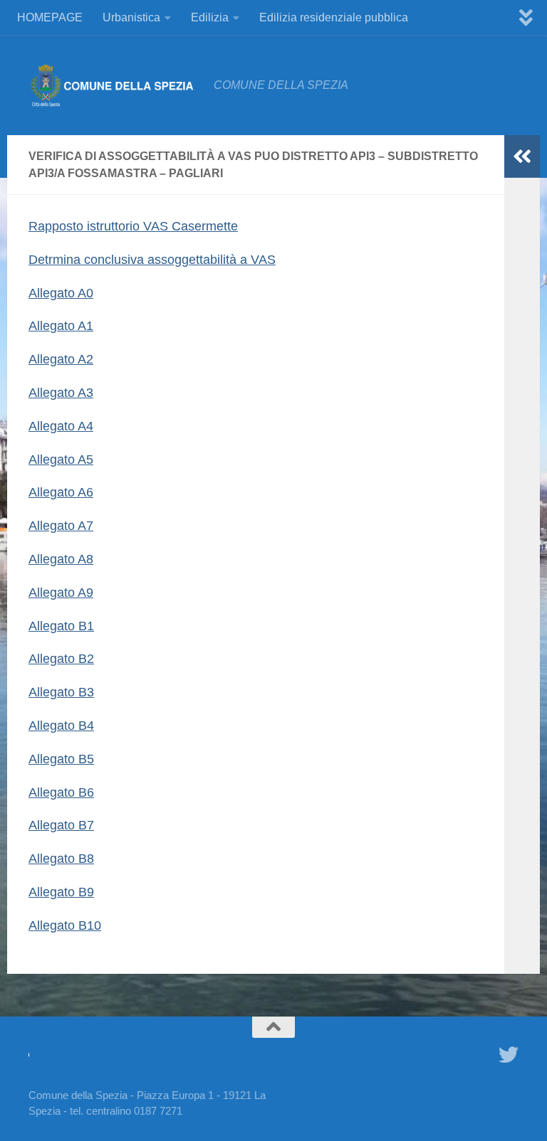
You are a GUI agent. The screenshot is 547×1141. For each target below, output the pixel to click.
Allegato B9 (61, 892)
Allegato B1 (61, 626)
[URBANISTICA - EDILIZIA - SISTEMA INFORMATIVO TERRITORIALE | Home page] (113, 85)
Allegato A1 (60, 326)
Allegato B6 (61, 792)
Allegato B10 (64, 925)
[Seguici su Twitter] (509, 1055)
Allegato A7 (60, 526)
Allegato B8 (61, 858)
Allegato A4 (60, 426)
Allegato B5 (61, 759)
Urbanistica (131, 17)
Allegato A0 (60, 293)
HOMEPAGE (50, 17)
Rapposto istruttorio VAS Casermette (133, 226)
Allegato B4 (61, 725)
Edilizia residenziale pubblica (333, 17)
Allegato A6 (60, 492)
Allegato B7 (61, 825)
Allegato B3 (61, 692)
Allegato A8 (60, 559)
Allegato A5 (60, 459)
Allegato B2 (61, 659)
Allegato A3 (60, 393)
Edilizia (210, 17)
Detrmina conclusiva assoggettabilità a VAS (152, 260)
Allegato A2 (60, 359)
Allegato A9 (60, 592)
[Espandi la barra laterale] (522, 156)
